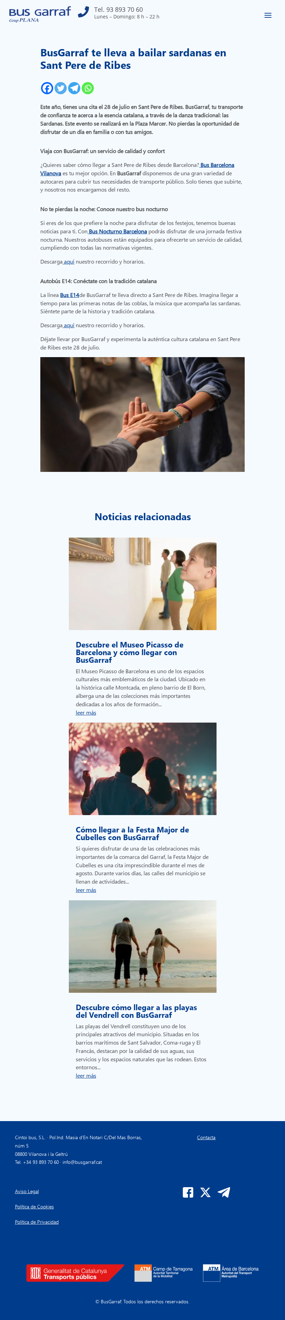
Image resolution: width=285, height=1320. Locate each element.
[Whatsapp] (88, 88)
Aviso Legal (27, 1191)
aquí (68, 261)
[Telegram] (74, 88)
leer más (86, 712)
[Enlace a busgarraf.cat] (40, 20)
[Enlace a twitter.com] (205, 1195)
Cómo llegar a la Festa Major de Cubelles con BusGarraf (132, 833)
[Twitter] (61, 88)
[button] (119, 14)
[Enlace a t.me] (224, 1195)
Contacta (206, 1137)
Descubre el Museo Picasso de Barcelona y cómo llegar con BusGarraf (130, 652)
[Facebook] (47, 88)
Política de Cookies (34, 1206)
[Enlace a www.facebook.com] (188, 1195)
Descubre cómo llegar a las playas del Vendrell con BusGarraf (136, 1011)
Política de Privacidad (37, 1221)
